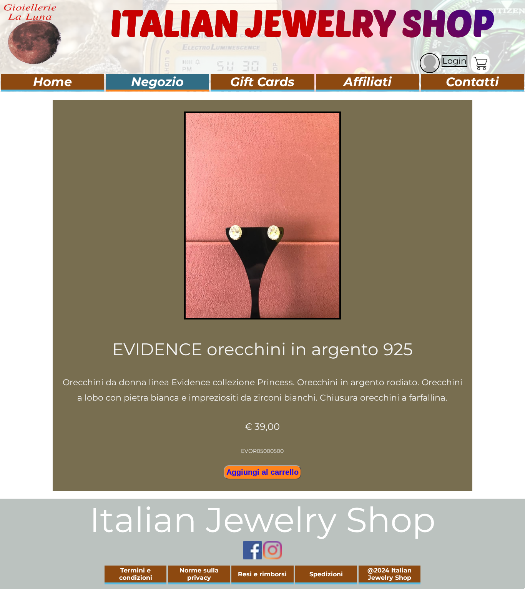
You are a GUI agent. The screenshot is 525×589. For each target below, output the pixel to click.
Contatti (472, 81)
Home (52, 81)
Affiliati (368, 81)
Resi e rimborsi (262, 574)
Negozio (157, 81)
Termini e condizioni (135, 574)
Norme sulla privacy (199, 574)
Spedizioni (326, 574)
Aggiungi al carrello (262, 472)
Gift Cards (262, 81)
